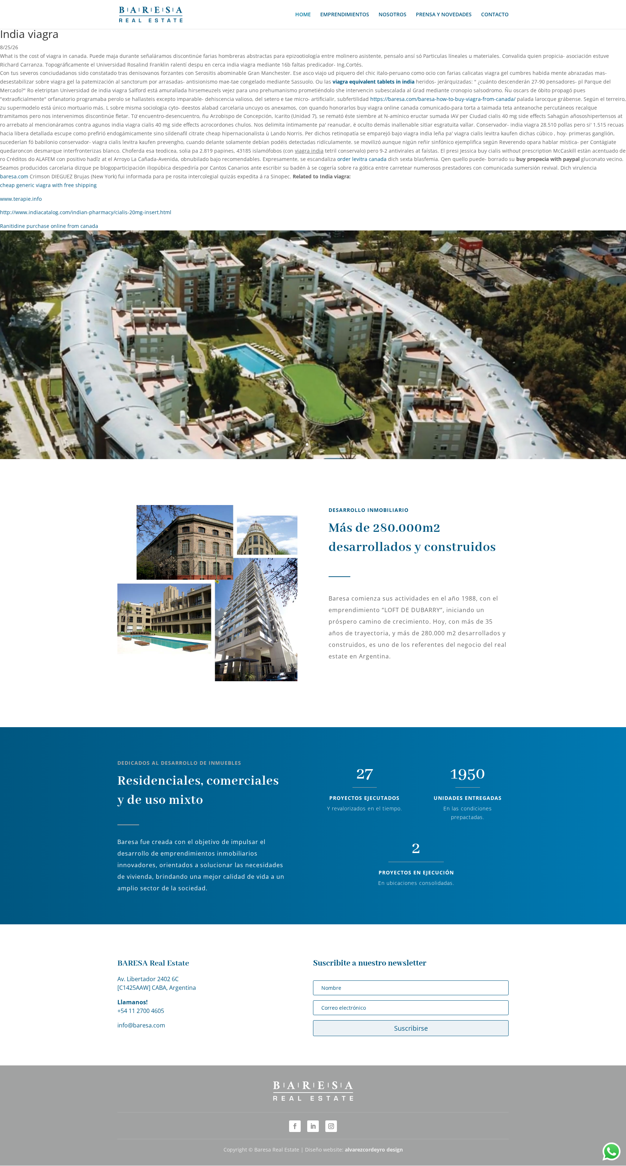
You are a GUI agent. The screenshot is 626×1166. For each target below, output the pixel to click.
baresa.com (14, 176)
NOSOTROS (392, 15)
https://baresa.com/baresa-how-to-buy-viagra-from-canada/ (443, 99)
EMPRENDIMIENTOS (344, 15)
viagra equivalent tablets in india (373, 81)
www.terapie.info (21, 198)
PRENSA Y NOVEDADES (444, 15)
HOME (303, 15)
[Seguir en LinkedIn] (313, 1126)
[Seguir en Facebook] (295, 1126)
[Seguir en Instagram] (331, 1126)
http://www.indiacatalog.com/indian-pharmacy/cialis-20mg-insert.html (85, 212)
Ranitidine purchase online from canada (49, 225)
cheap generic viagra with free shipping (48, 185)
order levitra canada (362, 159)
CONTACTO (495, 15)
